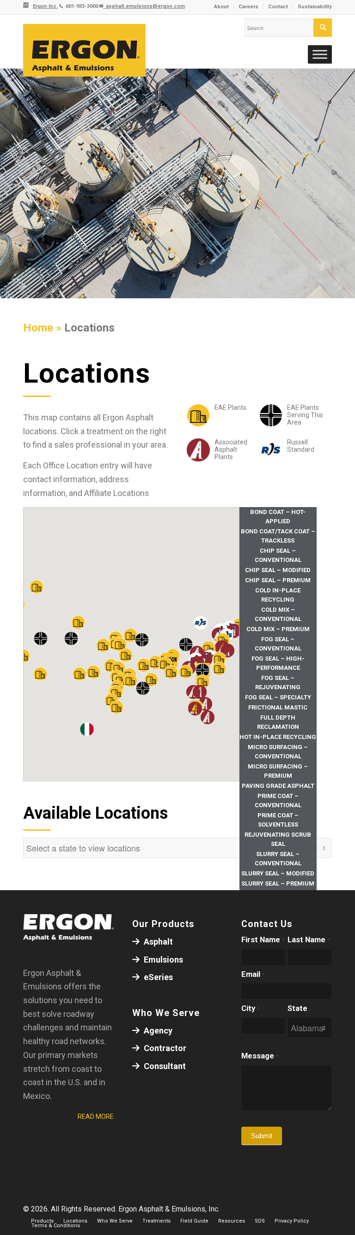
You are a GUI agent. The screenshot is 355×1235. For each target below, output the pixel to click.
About (221, 7)
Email (253, 974)
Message (260, 1056)
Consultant (164, 1066)
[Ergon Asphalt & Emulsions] (84, 50)
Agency (157, 1030)
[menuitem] (221, 7)
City (250, 1008)
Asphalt (157, 941)
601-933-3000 (81, 6)
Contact (278, 7)
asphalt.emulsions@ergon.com (144, 6)
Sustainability (315, 7)
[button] (193, 692)
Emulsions (162, 959)
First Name (263, 939)
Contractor (164, 1048)
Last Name (309, 939)
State (297, 1008)
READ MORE (96, 1116)
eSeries (157, 977)
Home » (43, 327)
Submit (261, 1136)
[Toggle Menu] (319, 54)
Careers (248, 7)
